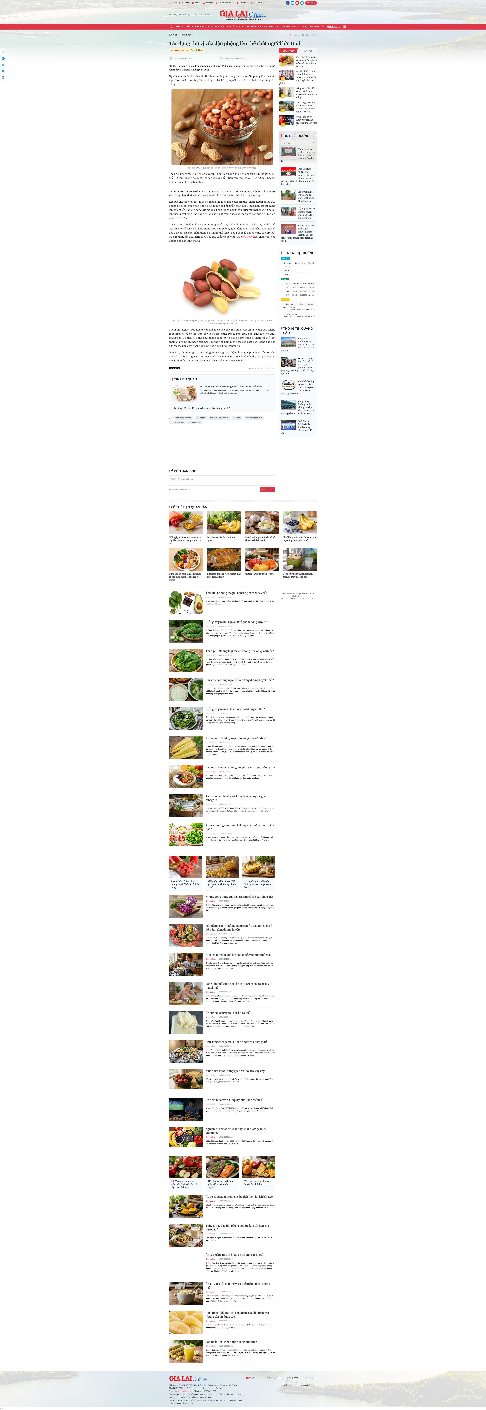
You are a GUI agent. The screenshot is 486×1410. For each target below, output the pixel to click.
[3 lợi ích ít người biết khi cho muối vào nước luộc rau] (186, 964)
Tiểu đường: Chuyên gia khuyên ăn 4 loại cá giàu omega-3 (236, 798)
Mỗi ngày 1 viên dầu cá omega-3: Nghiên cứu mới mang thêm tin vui (306, 61)
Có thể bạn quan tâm (189, 507)
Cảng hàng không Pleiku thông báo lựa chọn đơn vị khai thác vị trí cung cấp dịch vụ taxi (298, 407)
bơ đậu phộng (194, 422)
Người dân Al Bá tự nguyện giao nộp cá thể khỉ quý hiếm (306, 213)
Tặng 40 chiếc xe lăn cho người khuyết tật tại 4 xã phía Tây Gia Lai (298, 155)
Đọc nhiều (288, 51)
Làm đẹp (305, 35)
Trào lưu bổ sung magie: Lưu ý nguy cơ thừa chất (236, 593)
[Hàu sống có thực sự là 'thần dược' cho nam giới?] (186, 1051)
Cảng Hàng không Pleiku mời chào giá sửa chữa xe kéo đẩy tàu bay (298, 344)
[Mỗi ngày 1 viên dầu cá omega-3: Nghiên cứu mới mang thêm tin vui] (286, 60)
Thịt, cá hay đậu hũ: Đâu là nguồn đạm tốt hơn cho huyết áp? (237, 1227)
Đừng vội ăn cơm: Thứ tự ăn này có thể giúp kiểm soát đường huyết (185, 577)
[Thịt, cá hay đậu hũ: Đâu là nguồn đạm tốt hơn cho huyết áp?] (186, 1235)
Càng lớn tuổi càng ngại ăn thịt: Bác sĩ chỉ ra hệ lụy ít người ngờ (238, 985)
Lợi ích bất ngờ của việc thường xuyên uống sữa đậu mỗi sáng (231, 386)
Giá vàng (285, 299)
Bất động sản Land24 (301, 594)
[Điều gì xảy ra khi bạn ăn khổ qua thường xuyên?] (186, 631)
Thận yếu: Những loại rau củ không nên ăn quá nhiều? (240, 651)
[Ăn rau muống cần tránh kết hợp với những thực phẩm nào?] (186, 834)
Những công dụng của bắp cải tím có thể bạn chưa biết (239, 896)
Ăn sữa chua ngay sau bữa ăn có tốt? (228, 1012)
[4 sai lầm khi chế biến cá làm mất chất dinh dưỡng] (224, 559)
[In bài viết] (3, 77)
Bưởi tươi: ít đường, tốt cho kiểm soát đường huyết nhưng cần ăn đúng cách (237, 1314)
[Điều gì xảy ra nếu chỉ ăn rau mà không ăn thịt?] (186, 718)
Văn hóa (286, 26)
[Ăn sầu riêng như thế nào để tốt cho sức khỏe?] (186, 1264)
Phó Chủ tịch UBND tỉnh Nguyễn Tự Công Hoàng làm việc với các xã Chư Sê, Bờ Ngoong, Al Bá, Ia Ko (298, 176)
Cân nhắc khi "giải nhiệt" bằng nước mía (231, 1341)
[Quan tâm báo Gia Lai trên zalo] (292, 3)
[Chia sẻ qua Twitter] (3, 65)
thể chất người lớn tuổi (219, 418)
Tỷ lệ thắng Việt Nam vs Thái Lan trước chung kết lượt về (306, 121)
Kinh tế (230, 26)
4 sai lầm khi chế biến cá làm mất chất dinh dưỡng (224, 575)
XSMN (312, 594)
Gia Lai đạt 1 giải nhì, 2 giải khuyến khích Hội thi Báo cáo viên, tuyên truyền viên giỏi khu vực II (298, 233)
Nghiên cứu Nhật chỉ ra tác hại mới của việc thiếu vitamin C (236, 1130)
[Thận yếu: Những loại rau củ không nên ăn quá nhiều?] (186, 660)
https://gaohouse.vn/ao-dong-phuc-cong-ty (297, 598)
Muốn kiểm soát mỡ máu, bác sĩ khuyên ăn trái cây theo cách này (184, 1184)
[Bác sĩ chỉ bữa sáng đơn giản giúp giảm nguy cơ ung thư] (186, 776)
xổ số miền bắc (286, 594)
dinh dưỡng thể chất (254, 418)
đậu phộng (205, 80)
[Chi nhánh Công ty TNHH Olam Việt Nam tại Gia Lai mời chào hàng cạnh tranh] (288, 385)
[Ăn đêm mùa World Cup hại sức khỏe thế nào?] (186, 1109)
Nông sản (285, 258)
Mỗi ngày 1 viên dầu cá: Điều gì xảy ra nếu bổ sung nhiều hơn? (222, 884)
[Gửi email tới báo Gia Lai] (302, 3)
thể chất (237, 418)
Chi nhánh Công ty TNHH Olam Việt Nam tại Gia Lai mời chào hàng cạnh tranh (298, 387)
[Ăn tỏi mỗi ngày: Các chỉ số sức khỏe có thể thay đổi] (262, 522)
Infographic (259, 3)
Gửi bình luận (267, 489)
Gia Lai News (333, 26)
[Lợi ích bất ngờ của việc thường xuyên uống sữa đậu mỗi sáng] (184, 393)
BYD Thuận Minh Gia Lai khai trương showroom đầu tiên (297, 427)
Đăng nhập (311, 3)
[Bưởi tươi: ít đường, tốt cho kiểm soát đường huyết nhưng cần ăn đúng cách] (186, 1322)
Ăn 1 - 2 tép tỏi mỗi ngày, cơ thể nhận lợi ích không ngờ (238, 1285)
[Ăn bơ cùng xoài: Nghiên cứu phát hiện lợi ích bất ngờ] (186, 1206)
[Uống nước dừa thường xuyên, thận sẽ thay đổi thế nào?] (300, 559)
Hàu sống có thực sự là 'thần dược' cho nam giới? (236, 1041)
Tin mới (308, 51)
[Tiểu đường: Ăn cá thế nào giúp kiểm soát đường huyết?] (222, 1167)
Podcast (209, 3)
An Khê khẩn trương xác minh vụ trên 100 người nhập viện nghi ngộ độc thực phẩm (298, 77)
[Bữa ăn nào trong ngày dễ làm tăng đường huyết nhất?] (186, 689)
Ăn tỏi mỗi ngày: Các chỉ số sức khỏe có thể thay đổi (260, 539)
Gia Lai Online (188, 1378)
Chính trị (199, 26)
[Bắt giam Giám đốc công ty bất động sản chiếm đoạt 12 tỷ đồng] (286, 92)
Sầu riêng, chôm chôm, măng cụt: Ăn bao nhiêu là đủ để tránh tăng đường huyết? (239, 927)
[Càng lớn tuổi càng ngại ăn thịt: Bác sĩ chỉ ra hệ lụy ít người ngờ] (186, 993)
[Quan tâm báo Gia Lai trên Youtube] (297, 3)
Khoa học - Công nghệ (268, 26)
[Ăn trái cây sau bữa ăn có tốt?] (262, 559)
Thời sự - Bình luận (215, 26)
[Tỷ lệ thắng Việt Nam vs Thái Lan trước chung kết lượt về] (286, 120)
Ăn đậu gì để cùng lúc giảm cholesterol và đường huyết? (202, 408)
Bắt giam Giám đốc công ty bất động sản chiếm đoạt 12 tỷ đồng (306, 93)
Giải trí (295, 26)
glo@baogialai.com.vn (183, 1391)
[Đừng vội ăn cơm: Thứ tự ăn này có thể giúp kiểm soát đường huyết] (186, 559)
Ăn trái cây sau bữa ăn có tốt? (259, 574)
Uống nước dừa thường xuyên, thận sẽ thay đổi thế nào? (298, 575)
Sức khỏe (251, 26)
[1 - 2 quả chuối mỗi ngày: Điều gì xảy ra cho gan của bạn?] (258, 867)
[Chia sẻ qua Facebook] (3, 52)
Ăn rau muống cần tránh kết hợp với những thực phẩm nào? (240, 827)
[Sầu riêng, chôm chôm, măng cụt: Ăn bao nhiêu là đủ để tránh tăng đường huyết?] (186, 935)
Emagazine (244, 3)
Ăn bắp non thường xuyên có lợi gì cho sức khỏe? (236, 738)
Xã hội (305, 26)
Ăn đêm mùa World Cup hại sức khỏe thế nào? (234, 1100)
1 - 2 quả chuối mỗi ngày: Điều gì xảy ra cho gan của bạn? (257, 884)
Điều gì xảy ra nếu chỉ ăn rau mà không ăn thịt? (235, 709)
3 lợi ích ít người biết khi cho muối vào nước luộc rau (238, 954)
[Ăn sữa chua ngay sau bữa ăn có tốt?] (186, 1022)
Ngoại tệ (285, 279)
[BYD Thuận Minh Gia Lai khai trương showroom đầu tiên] (288, 425)
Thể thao (314, 26)
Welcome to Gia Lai (226, 3)
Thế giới (189, 26)
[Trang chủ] (172, 27)
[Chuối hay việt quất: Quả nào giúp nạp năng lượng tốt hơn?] (300, 522)
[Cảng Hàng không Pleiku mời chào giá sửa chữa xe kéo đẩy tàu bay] (288, 342)
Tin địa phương (296, 136)
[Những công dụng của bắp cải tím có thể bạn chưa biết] (186, 906)
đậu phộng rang (177, 422)
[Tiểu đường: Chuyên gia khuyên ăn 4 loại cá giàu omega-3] (186, 805)
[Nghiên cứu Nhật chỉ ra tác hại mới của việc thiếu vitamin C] (186, 1138)
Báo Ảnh (185, 3)
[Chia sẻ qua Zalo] (3, 58)
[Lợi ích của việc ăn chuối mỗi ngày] (224, 522)
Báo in (197, 3)
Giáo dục (240, 26)
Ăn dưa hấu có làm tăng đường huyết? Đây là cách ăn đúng (185, 884)
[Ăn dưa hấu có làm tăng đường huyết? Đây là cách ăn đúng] (185, 867)
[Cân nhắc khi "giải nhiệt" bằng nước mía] (186, 1351)
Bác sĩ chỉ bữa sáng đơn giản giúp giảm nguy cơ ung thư (240, 767)
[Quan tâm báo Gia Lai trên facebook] (288, 3)
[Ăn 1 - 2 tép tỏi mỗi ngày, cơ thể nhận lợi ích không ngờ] (186, 1293)
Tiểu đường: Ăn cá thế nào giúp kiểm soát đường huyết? (221, 1184)
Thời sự (179, 26)
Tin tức (314, 35)
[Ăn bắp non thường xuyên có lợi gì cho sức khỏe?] (186, 747)
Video (174, 3)
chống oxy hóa (249, 236)
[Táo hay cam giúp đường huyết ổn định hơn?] (258, 1167)
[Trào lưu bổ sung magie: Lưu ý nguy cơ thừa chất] (186, 602)
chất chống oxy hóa (183, 418)
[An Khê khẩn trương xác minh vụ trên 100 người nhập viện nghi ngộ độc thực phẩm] (286, 75)
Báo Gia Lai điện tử (243, 15)
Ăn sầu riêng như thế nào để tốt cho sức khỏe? (235, 1254)
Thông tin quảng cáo (298, 331)
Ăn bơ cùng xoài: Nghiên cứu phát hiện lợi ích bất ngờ (239, 1196)
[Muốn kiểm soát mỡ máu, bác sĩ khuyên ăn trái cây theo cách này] (185, 1167)
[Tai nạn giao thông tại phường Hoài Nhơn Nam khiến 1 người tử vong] (286, 106)
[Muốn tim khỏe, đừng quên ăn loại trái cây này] (186, 1080)
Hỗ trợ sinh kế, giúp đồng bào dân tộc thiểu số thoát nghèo (306, 196)
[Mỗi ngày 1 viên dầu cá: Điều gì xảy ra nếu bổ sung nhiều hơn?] (222, 867)
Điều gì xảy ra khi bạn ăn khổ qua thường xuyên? (236, 622)
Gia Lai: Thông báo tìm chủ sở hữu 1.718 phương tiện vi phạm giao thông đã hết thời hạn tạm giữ (297, 366)
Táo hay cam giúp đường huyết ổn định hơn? (256, 1182)
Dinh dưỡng (187, 35)
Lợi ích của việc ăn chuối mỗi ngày (221, 539)
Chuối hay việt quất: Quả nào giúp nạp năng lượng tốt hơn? (300, 539)
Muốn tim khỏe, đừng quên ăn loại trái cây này (235, 1071)
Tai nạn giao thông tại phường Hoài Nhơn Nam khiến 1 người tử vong (305, 107)
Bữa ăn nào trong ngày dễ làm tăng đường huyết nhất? (240, 680)
